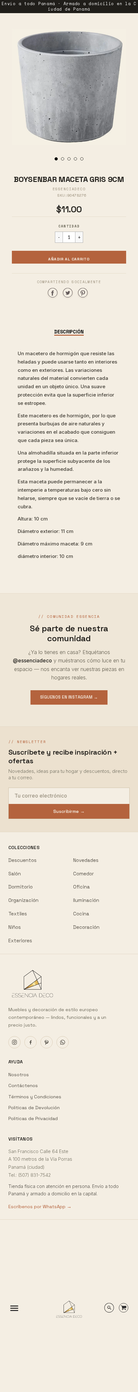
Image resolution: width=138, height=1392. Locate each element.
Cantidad (69, 226)
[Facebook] (30, 1042)
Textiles (17, 914)
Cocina (81, 914)
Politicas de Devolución (34, 1107)
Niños (14, 927)
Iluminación (86, 900)
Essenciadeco (69, 189)
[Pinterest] (46, 1042)
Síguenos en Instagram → (69, 697)
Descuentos (22, 860)
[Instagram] (14, 1042)
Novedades (86, 860)
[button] (69, 257)
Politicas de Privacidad (33, 1118)
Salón (14, 874)
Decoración (86, 927)
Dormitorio (20, 887)
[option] (69, 87)
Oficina (81, 887)
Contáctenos (23, 1085)
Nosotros (18, 1074)
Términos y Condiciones (34, 1097)
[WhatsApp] (62, 1042)
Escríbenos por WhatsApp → (40, 1206)
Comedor (83, 874)
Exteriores (20, 941)
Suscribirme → (69, 811)
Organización (23, 900)
